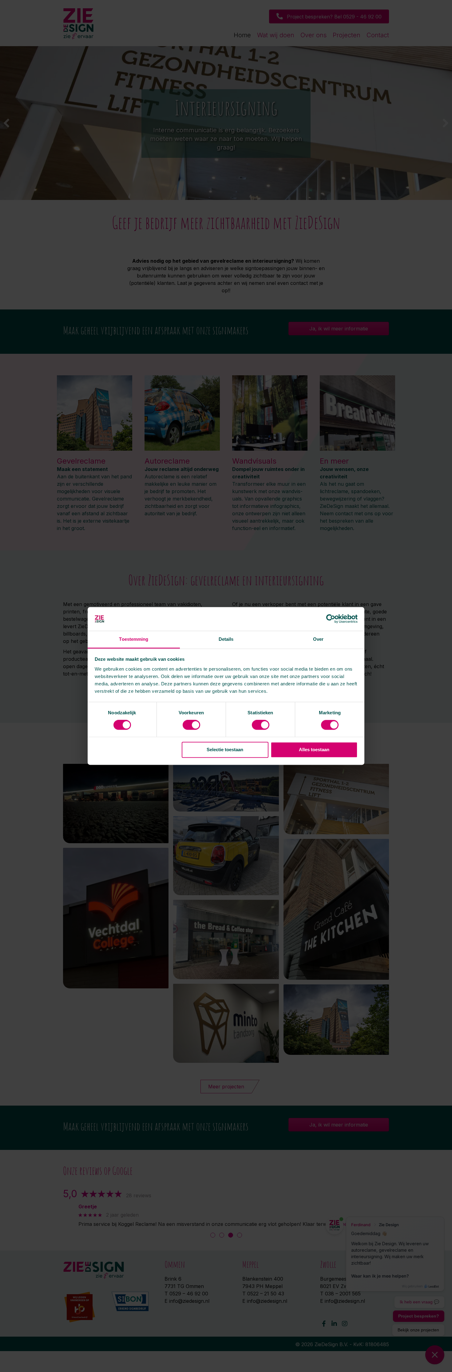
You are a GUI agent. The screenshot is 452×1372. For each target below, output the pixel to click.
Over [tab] (318, 639)
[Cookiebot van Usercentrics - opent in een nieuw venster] (331, 619)
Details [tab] (226, 639)
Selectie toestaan (225, 749)
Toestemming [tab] (133, 639)
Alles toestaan (314, 749)
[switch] (191, 725)
